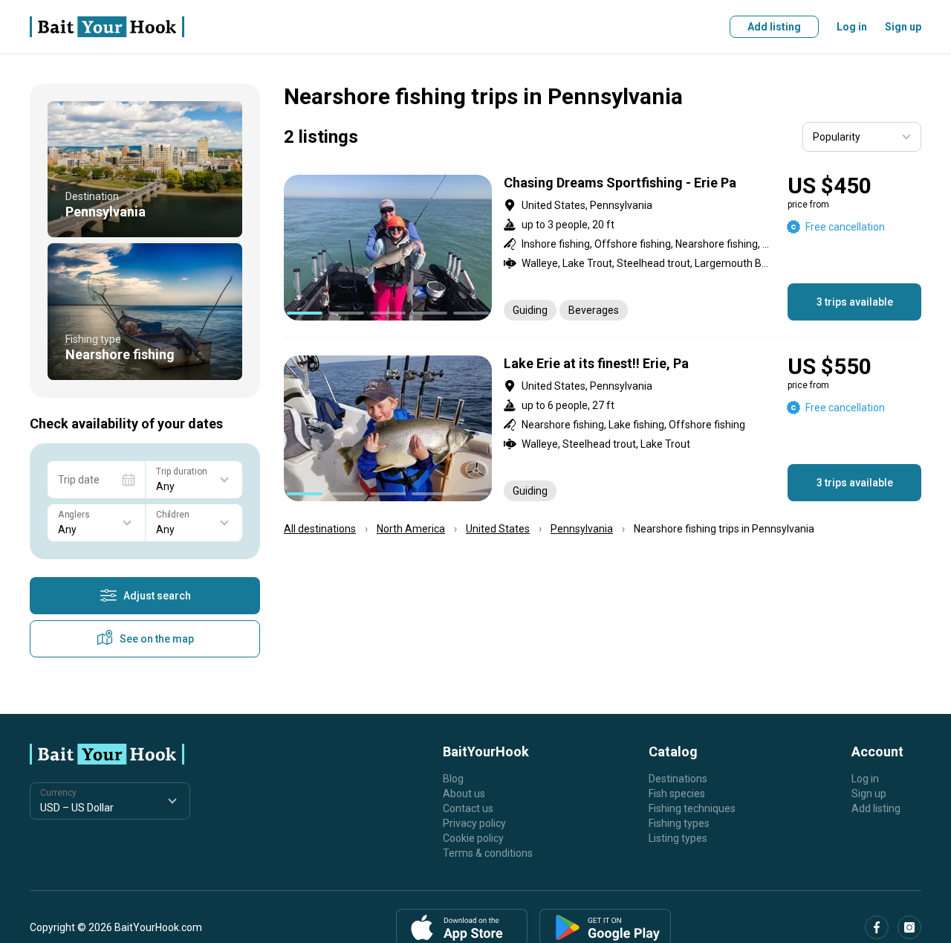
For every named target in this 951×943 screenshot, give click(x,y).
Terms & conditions (488, 853)
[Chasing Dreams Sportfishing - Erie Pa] (602, 247)
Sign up (903, 27)
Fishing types (679, 823)
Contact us (468, 808)
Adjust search (157, 596)
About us (464, 793)
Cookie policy (473, 838)
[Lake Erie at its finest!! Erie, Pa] (602, 428)
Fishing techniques (692, 808)
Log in (852, 27)
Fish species (677, 793)
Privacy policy (474, 823)
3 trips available (855, 302)
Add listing (774, 27)
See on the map (157, 639)
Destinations (678, 779)
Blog (453, 779)
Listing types (678, 838)
